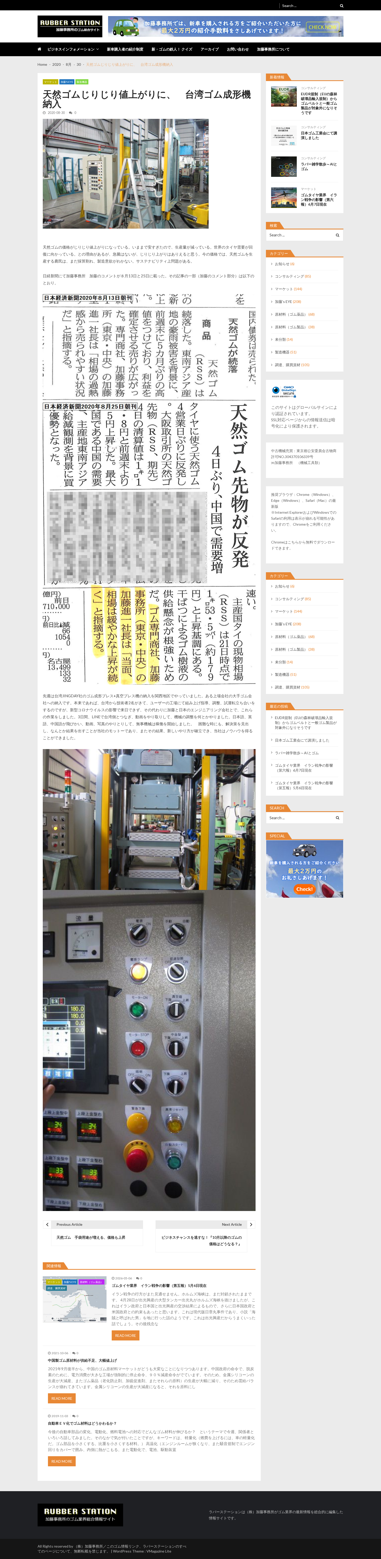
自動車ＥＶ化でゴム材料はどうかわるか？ (82, 1423)
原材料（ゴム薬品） (91, 1282)
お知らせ (282, 264)
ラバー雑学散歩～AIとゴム (319, 166)
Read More (125, 1335)
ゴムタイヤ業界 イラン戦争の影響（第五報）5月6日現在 (159, 1285)
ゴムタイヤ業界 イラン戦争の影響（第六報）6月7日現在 (319, 199)
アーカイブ (210, 49)
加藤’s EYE (67, 81)
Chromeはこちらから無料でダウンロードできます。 (303, 545)
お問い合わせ (238, 49)
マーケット (50, 81)
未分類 (280, 339)
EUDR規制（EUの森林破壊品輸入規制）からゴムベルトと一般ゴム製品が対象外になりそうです (319, 103)
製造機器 (82, 81)
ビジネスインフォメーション (71, 49)
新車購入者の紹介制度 (125, 49)
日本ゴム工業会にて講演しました (319, 135)
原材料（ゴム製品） (291, 327)
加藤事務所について (273, 49)
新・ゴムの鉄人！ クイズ (172, 49)
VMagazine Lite (158, 1551)
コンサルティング (313, 88)
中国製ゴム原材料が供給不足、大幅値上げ (82, 1360)
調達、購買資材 (56, 1288)
